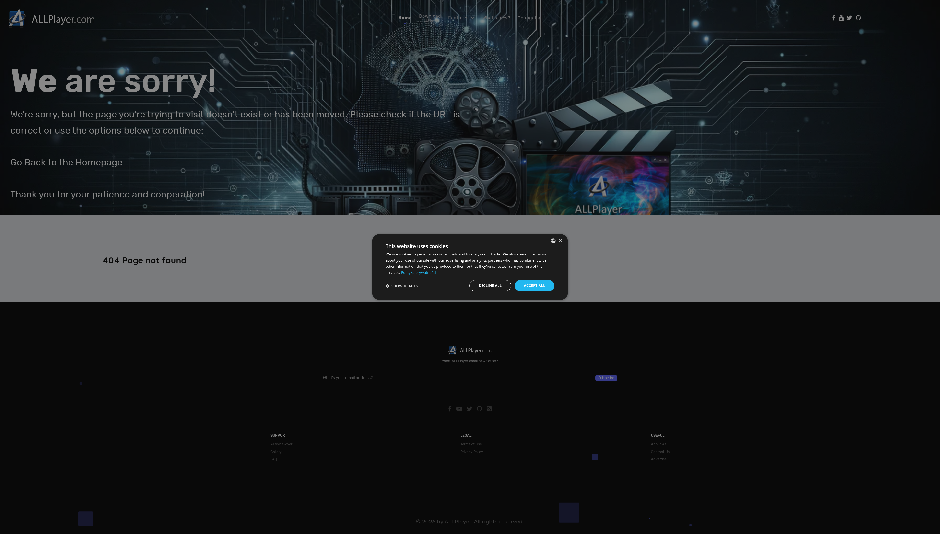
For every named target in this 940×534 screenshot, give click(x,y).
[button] (402, 286)
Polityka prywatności (418, 272)
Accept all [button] (534, 285)
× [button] (560, 240)
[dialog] (470, 267)
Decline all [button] (490, 285)
